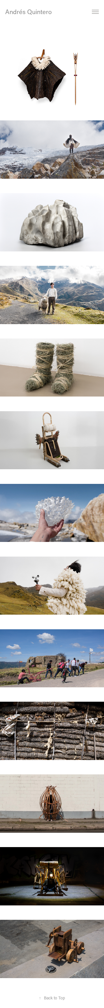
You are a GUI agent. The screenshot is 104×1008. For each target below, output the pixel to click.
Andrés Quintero (29, 11)
